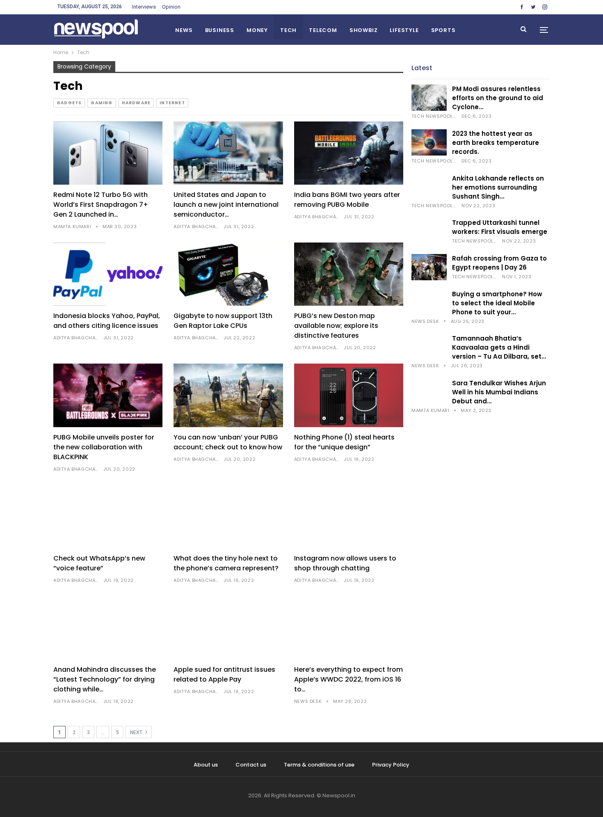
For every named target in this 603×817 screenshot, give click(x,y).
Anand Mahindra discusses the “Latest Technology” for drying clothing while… (104, 679)
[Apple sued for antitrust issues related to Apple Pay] (228, 627)
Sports (443, 30)
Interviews (144, 7)
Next (137, 732)
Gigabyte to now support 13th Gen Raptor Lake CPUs (223, 320)
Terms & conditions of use (319, 765)
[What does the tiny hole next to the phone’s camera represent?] (228, 516)
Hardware (136, 103)
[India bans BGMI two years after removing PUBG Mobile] (348, 153)
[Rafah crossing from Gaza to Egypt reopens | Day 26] (429, 267)
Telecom (323, 30)
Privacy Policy (390, 765)
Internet (172, 103)
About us (206, 765)
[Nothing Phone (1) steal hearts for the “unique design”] (348, 395)
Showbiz (363, 30)
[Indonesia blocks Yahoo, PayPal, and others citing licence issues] (107, 274)
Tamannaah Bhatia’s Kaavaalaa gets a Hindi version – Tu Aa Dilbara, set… (499, 347)
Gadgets (69, 103)
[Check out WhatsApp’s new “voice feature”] (107, 516)
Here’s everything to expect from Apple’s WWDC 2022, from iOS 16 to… (348, 679)
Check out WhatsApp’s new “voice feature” (99, 563)
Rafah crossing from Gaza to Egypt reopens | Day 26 (499, 263)
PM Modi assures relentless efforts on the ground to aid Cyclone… (497, 98)
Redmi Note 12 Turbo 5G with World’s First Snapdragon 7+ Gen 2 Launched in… (100, 204)
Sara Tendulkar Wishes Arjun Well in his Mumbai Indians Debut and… (499, 392)
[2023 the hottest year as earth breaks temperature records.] (429, 142)
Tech (288, 30)
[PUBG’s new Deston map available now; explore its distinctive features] (348, 274)
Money (257, 30)
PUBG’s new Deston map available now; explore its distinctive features (336, 325)
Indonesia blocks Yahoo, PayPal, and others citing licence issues (106, 320)
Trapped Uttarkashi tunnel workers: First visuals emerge (499, 227)
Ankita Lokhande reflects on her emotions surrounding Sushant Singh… (498, 187)
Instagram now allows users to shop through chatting (345, 563)
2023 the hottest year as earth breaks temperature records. (495, 142)
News (183, 30)
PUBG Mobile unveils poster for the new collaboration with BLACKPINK (103, 447)
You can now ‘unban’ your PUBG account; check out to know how (228, 442)
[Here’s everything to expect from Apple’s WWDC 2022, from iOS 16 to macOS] (348, 627)
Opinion (171, 7)
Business (219, 30)
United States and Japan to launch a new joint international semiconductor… (226, 204)
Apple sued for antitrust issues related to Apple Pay (224, 674)
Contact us (250, 765)
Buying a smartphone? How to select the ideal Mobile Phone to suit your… (497, 303)
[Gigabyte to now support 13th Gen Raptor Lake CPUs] (228, 274)
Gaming (101, 103)
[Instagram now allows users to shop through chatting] (348, 516)
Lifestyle (404, 30)
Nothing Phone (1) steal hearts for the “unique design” (344, 442)
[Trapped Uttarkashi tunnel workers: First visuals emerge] (429, 231)
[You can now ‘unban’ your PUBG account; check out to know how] (228, 395)
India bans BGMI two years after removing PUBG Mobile (347, 199)
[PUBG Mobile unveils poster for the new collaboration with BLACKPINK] (107, 395)
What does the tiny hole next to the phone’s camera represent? (226, 563)
